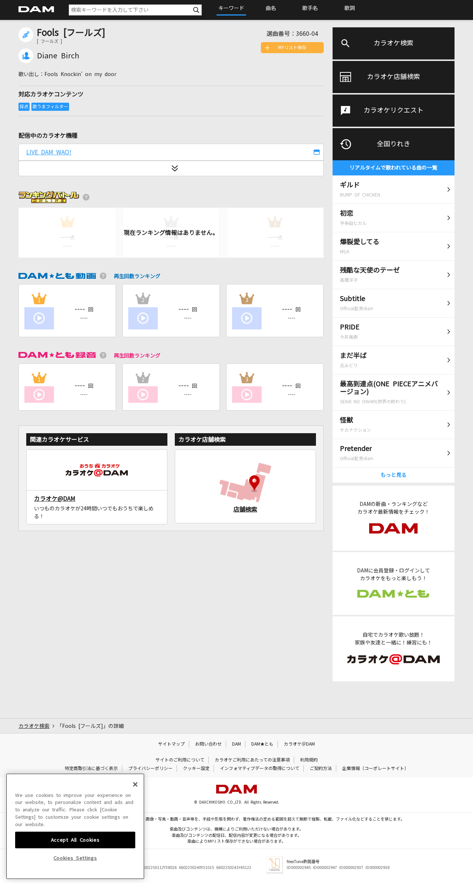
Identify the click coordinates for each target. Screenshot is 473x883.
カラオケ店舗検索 (393, 76)
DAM (236, 744)
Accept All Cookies (75, 839)
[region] (75, 826)
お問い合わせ (208, 744)
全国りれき (393, 144)
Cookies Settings (75, 858)
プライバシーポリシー (150, 768)
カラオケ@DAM (54, 499)
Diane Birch (58, 55)
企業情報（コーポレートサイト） (375, 768)
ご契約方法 (321, 768)
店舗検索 (245, 509)
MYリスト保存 (292, 47)
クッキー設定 (196, 768)
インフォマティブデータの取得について (259, 768)
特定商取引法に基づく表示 (91, 768)
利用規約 (309, 760)
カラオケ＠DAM (299, 744)
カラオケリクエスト (393, 110)
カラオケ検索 (394, 43)
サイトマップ (171, 744)
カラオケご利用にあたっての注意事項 (252, 760)
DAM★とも (262, 744)
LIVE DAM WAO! (48, 152)
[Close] (135, 784)
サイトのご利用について (180, 760)
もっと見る (393, 475)
